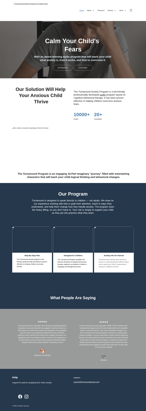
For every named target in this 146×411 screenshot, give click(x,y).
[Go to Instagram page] (26, 397)
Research (101, 10)
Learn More (83, 68)
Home (82, 10)
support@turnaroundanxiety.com (86, 382)
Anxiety (110, 10)
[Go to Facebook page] (20, 397)
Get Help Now (63, 68)
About (89, 10)
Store (121, 10)
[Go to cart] (131, 10)
